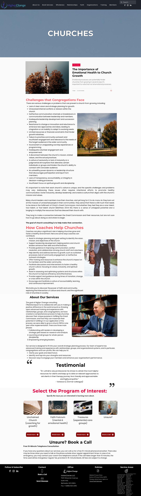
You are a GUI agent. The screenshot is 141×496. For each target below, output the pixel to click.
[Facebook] (10, 471)
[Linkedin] (17, 471)
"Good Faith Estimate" (95, 481)
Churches (76, 65)
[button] (60, 5)
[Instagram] (13, 471)
